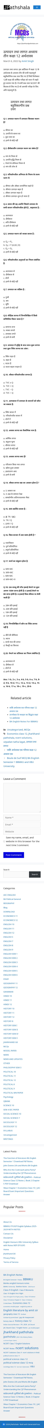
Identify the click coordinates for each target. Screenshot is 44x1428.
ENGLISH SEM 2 (10, 958)
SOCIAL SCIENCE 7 (11, 1118)
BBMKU (28, 1279)
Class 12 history (27, 1300)
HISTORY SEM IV (10, 1033)
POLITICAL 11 (9, 1076)
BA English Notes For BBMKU (23, 721)
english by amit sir (26, 1307)
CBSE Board (31, 1286)
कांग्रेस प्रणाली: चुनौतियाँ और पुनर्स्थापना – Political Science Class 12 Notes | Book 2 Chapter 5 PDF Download (22, 1180)
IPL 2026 (24, 1324)
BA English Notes (13, 1274)
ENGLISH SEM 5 (10, 970)
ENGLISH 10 (8, 924)
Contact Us (8, 1233)
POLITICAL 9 (9, 1088)
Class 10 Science (30, 1297)
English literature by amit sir (20, 1310)
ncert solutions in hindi (31, 1352)
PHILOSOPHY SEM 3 (12, 1067)
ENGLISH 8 (8, 945)
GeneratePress (34, 1424)
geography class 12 (11, 1314)
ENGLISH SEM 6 (10, 975)
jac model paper (34, 1328)
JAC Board (31, 1325)
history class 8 (8, 1321)
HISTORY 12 (8, 1017)
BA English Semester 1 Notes (12, 1280)
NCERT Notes (9, 1348)
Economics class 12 (17, 733)
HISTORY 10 (8, 1008)
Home (6, 1249)
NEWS (6, 1055)
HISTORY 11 (8, 1013)
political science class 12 (15, 1359)
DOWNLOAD (9, 911)
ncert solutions (23, 737)
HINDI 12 (7, 1004)
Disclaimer (8, 1237)
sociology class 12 (9, 1367)
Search (6, 869)
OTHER (6, 1063)
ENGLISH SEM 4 (10, 966)
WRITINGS (8, 1139)
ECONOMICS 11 (10, 916)
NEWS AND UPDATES (12, 1059)
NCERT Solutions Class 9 (12, 1352)
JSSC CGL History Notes (24, 1337)
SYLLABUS (8, 1130)
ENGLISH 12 (8, 932)
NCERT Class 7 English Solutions (16, 1343)
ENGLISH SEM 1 (10, 954)
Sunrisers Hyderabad (23, 1367)
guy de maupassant (26, 1317)
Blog (5, 907)
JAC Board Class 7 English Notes (15, 1328)
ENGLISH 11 (8, 928)
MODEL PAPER (9, 1050)
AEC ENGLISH (9, 895)
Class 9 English (10, 1289)
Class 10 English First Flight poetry (13, 1297)
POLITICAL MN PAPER (13, 1092)
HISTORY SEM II (10, 1029)
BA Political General (12, 899)
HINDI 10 (7, 996)
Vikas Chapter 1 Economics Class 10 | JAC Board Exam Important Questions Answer (21, 1191)
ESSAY (6, 979)
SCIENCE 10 (8, 1105)
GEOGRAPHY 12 (10, 987)
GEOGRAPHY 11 (10, 983)
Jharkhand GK (9, 1253)
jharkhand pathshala (18, 1332)
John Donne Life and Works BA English (20, 1165)
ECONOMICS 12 (10, 920)
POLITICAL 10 (9, 1071)
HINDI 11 (7, 1000)
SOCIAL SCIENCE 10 (12, 1114)
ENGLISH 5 (8, 937)
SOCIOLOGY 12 (10, 1126)
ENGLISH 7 (8, 941)
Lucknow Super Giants (10, 1340)
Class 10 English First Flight (13, 1293)
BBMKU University (9, 1287)
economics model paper (11, 1307)
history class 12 (23, 1320)
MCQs (27, 729)
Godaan (23, 1314)
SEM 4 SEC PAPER (11, 1109)
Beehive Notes (21, 1286)
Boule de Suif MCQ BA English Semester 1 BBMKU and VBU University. (21, 762)
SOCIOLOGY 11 (10, 1122)
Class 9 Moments (26, 1290)
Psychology (8, 1097)
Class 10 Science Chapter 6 (12, 1300)
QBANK (6, 1101)
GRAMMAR (8, 991)
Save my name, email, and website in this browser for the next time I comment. (22, 841)
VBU (32, 1366)
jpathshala (9, 1336)
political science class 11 (11, 1356)
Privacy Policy (9, 1258)
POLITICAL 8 (9, 1084)
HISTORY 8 (8, 1021)
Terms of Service (10, 1262)
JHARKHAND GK (10, 1042)
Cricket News (7, 1303)
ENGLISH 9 (8, 949)
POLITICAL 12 (9, 1080)
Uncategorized (15, 729)
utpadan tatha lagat (14, 741)
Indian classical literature (11, 1325)
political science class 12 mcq (18, 1362)
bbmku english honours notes (16, 1283)
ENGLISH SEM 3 (10, 962)
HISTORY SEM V (10, 1038)
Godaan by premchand (10, 1317)
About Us (7, 1222)
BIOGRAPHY (8, 903)
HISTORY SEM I (10, 1025)
